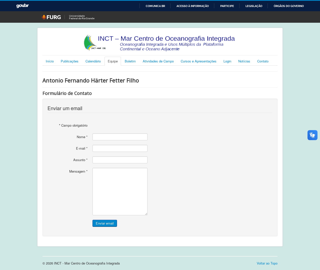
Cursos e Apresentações (198, 61)
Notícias (244, 61)
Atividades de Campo (158, 61)
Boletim (130, 61)
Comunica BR (155, 6)
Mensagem (78, 171)
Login (227, 61)
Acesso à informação (192, 6)
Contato (262, 61)
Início (50, 61)
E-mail (82, 148)
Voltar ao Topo (267, 263)
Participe (227, 6)
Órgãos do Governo (289, 6)
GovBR (22, 5)
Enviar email (105, 223)
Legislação (254, 6)
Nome (82, 137)
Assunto (80, 160)
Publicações (69, 61)
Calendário (93, 61)
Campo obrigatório (73, 125)
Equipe (113, 61)
